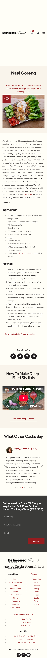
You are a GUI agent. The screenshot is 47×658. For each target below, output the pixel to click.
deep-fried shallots (26, 253)
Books (15, 592)
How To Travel (26, 625)
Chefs (15, 598)
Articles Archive (15, 595)
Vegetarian (36, 579)
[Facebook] (19, 655)
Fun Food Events (26, 639)
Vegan (36, 582)
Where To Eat (26, 619)
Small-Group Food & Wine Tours (26, 636)
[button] (38, 33)
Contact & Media (15, 588)
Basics (36, 601)
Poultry (36, 588)
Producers (16, 601)
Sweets (36, 595)
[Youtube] (28, 655)
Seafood (36, 585)
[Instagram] (23, 655)
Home (15, 579)
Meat (36, 592)
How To (36, 604)
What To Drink (26, 622)
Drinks (36, 598)
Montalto (28, 194)
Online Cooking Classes (26, 642)
